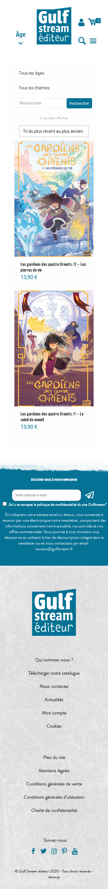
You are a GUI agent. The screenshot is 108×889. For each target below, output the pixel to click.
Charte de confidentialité (54, 810)
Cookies (54, 726)
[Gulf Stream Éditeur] (54, 25)
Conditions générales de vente (54, 784)
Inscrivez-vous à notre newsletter (54, 479)
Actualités (54, 699)
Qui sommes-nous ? (54, 660)
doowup (54, 877)
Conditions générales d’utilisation (54, 797)
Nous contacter (54, 686)
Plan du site (54, 757)
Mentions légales (54, 770)
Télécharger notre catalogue (54, 673)
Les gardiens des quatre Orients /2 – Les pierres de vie (53, 267)
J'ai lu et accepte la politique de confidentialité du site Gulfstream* (57, 504)
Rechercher (79, 103)
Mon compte (54, 713)
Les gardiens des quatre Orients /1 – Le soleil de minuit (51, 416)
